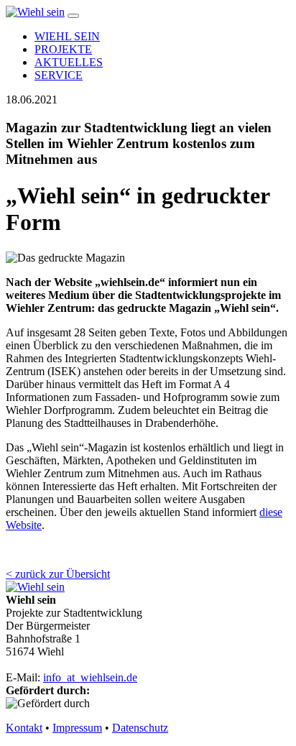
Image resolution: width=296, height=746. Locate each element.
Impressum (77, 728)
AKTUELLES (68, 62)
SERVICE (58, 75)
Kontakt (24, 728)
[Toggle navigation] (73, 16)
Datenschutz (140, 728)
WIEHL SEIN (67, 36)
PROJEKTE (63, 49)
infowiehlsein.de (90, 677)
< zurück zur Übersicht (58, 574)
